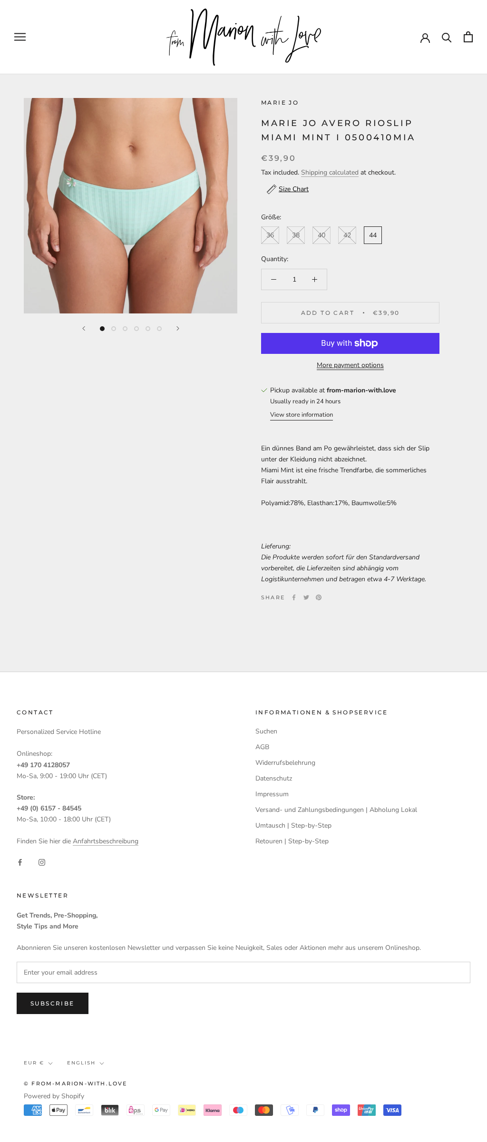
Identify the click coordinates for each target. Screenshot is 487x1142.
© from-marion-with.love (75, 1083)
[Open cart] (468, 36)
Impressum (272, 794)
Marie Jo (280, 102)
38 (296, 235)
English (81, 1063)
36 (270, 235)
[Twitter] (306, 597)
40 (321, 235)
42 (347, 235)
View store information (301, 414)
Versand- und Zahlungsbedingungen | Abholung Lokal (336, 809)
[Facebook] (294, 597)
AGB (262, 747)
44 (373, 235)
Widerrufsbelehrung (285, 762)
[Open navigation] (20, 37)
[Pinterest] (318, 597)
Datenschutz (273, 778)
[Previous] (83, 328)
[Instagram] (42, 861)
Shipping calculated (330, 172)
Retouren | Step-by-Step (292, 841)
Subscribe (52, 1003)
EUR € (34, 1063)
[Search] (447, 37)
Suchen (266, 731)
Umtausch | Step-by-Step (293, 825)
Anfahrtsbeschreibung (105, 841)
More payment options (350, 365)
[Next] (177, 328)
